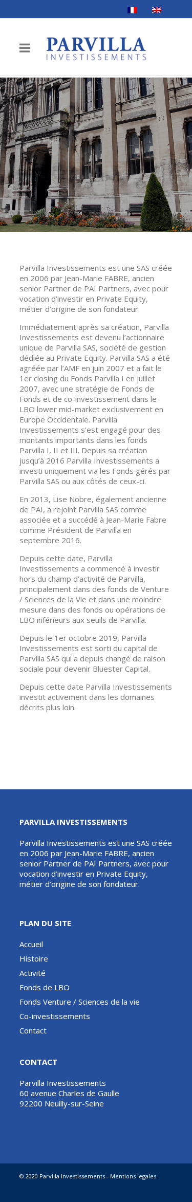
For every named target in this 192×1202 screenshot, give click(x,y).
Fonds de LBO (44, 987)
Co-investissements (54, 1016)
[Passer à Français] (132, 10)
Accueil (31, 944)
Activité (32, 973)
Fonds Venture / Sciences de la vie (79, 1001)
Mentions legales (133, 1176)
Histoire (33, 958)
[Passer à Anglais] (156, 10)
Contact (33, 1030)
